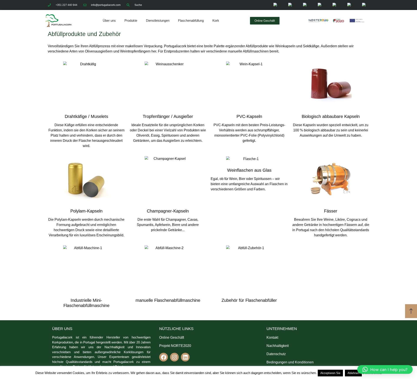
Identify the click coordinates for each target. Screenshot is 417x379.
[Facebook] (163, 357)
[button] (385, 369)
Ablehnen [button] (353, 373)
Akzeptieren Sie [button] (330, 373)
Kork (215, 20)
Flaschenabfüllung (191, 20)
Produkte (130, 20)
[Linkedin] (185, 357)
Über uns (109, 20)
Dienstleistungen (157, 20)
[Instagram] (174, 357)
